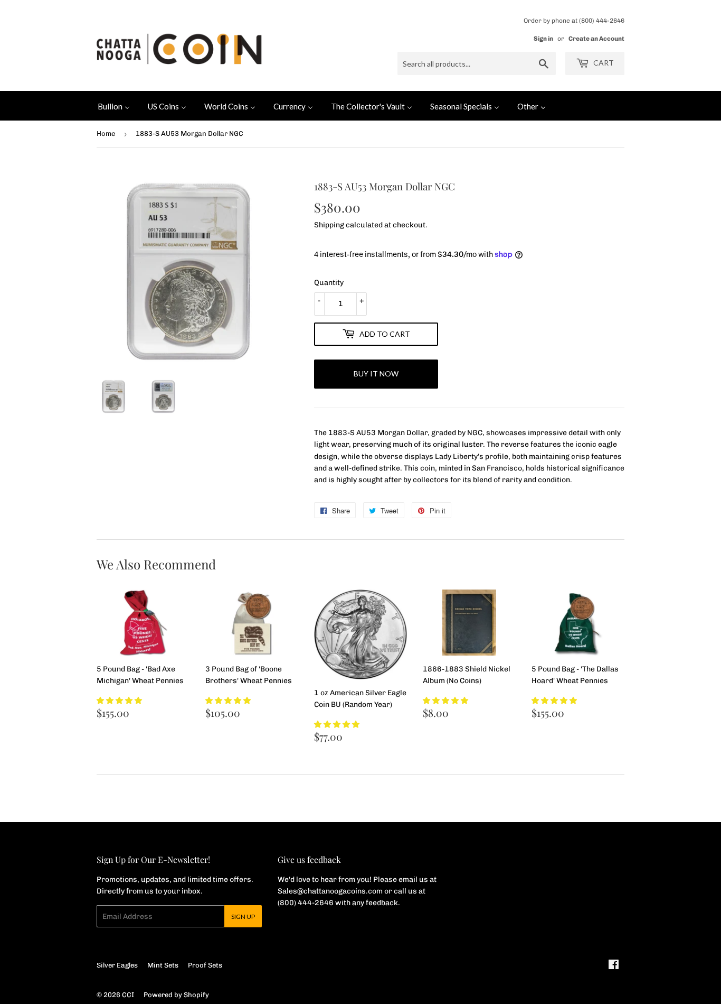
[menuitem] (114, 106)
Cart (603, 62)
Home (106, 133)
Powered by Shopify (176, 995)
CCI (128, 995)
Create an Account (596, 38)
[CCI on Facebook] (613, 966)
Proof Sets (205, 965)
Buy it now (376, 373)
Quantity (329, 282)
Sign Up (243, 916)
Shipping (329, 224)
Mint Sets (162, 965)
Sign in (543, 38)
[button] (119, 700)
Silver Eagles (117, 965)
